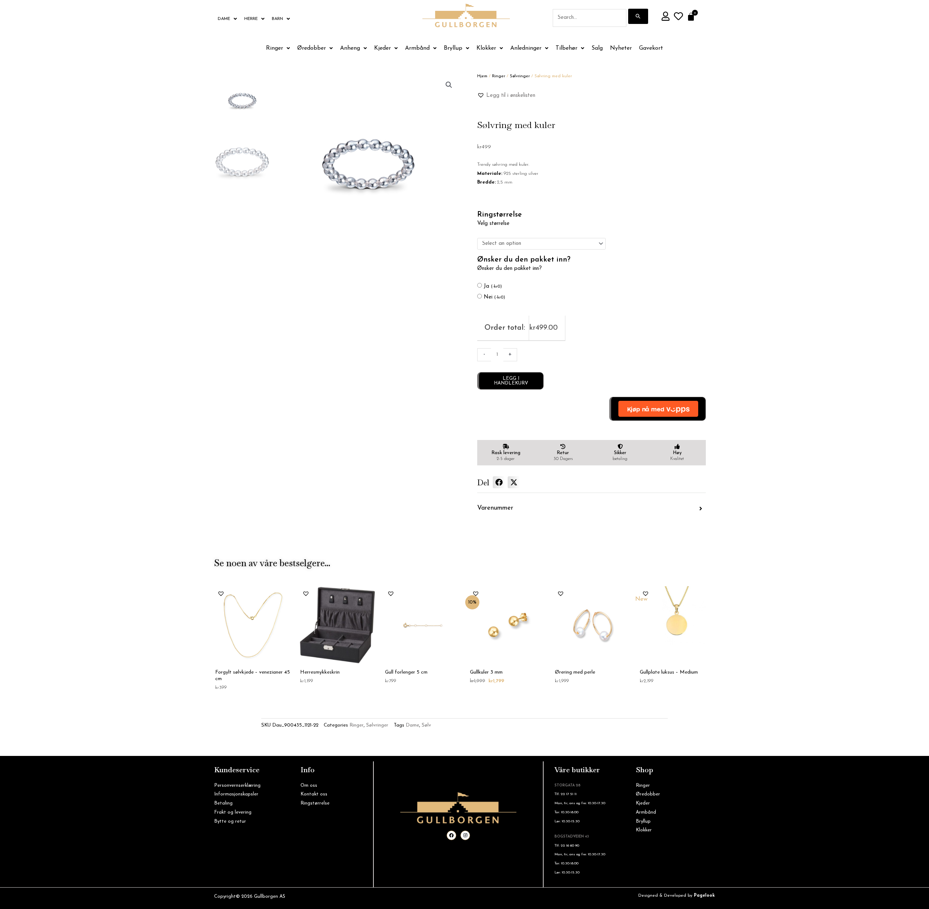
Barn (277, 19)
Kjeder (382, 48)
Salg (597, 48)
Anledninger (525, 48)
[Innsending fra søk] (638, 16)
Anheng (350, 48)
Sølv (426, 725)
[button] (448, 84)
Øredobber (311, 48)
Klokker (486, 48)
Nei (494, 297)
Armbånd (417, 48)
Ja (493, 286)
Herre (251, 19)
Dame (224, 19)
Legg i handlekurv (511, 381)
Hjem (482, 76)
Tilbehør (566, 48)
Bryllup (453, 48)
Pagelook (704, 895)
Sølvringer (520, 76)
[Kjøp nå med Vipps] (657, 409)
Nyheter (621, 48)
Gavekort (651, 48)
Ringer (274, 48)
